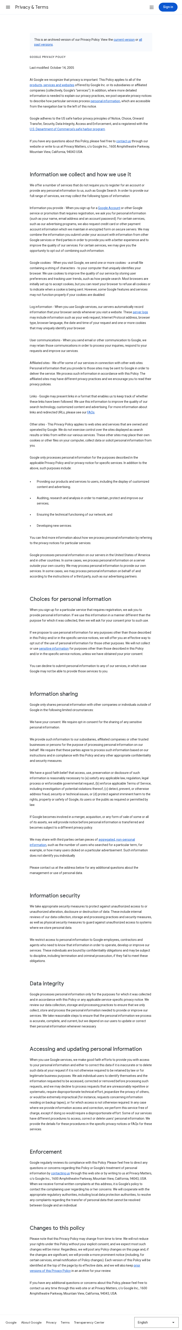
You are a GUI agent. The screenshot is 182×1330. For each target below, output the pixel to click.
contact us (123, 141)
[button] (8, 7)
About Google (31, 1322)
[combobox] (156, 1322)
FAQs (91, 412)
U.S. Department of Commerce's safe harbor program (67, 129)
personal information (105, 101)
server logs (140, 312)
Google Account (109, 208)
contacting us (60, 1173)
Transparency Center (89, 1322)
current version (124, 39)
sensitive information (54, 648)
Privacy (51, 1322)
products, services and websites (52, 85)
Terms (65, 1322)
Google (11, 1322)
